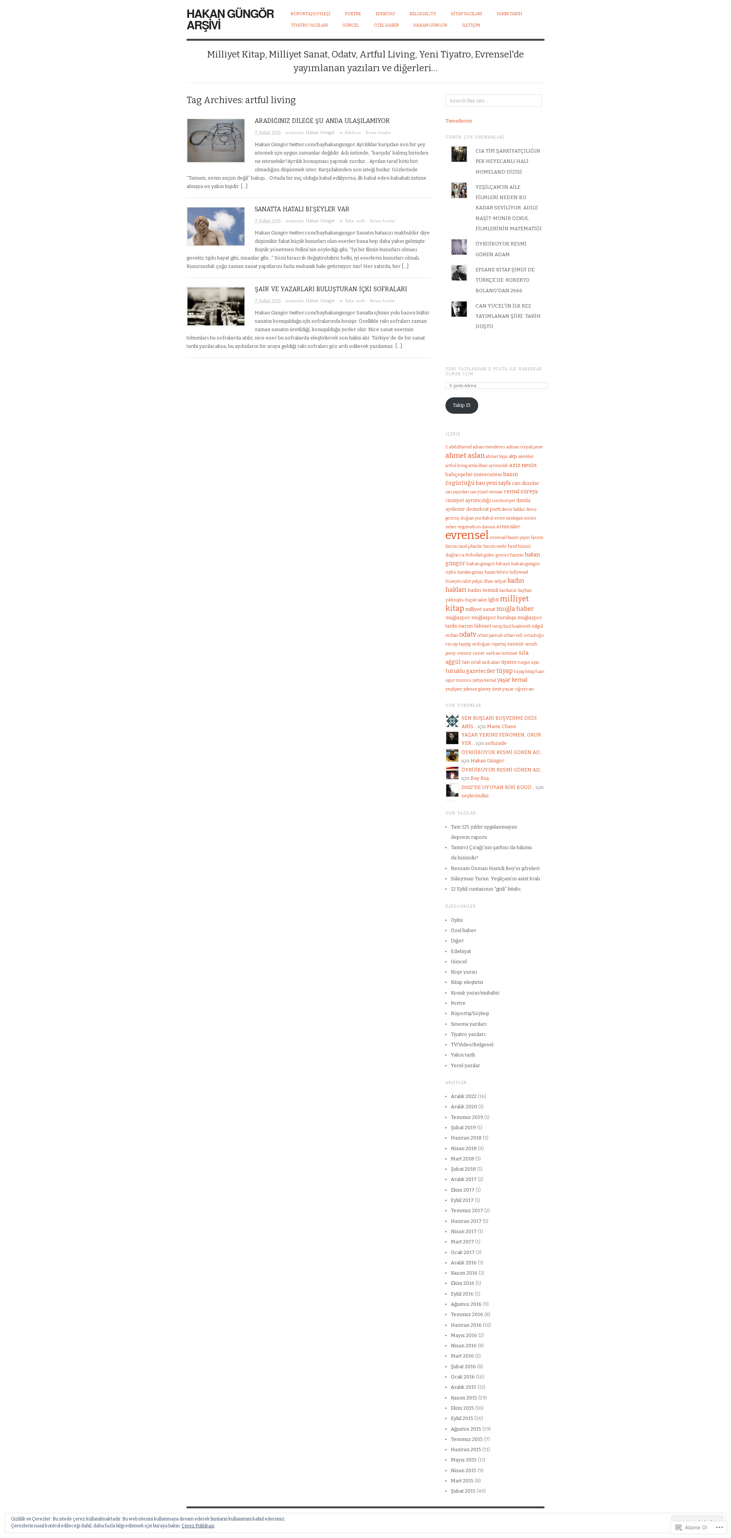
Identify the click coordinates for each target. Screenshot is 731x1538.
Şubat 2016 (463, 1366)
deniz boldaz (513, 509)
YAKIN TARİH (509, 13)
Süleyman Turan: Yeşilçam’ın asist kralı (495, 878)
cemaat (496, 491)
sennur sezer (471, 653)
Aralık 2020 (464, 1106)
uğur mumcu (458, 680)
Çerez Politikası (198, 1525)
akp (513, 456)
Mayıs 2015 (464, 1460)
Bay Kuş (480, 778)
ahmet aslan (465, 455)
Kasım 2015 (464, 1398)
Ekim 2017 (462, 1190)
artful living (456, 465)
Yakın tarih (355, 220)
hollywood (518, 572)
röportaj (499, 644)
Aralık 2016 (464, 1262)
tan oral (471, 662)
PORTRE (353, 13)
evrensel (467, 535)
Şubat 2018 (463, 1169)
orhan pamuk (490, 635)
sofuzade (496, 743)
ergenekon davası (476, 526)
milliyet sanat (480, 609)
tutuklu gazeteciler (470, 671)
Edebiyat (353, 132)
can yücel (479, 491)
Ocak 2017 (463, 1252)
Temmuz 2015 (467, 1439)
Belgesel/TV (423, 13)
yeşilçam (453, 689)
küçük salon (476, 600)
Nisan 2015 (463, 1470)
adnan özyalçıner (524, 446)
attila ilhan (478, 465)
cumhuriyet (503, 500)
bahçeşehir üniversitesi (473, 474)
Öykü (457, 920)
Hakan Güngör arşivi (230, 19)
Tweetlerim (458, 121)
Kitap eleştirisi (467, 982)
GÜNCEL (350, 25)
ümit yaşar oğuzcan (513, 689)
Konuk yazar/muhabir (475, 993)
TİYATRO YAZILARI (309, 25)
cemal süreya (521, 491)
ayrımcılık (498, 465)
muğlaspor (457, 617)
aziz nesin (522, 465)
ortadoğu (534, 635)
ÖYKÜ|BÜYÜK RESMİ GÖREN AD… (502, 752)
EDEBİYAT (385, 13)
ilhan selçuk (495, 581)
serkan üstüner (502, 653)
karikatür (508, 590)
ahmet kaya (497, 456)
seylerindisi (474, 795)
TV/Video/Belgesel (472, 1044)
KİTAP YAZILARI (466, 13)
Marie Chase (501, 726)
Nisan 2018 (464, 1148)
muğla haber (515, 608)
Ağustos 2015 (466, 1429)
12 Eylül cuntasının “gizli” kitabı (485, 889)
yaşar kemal (512, 680)
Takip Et (462, 405)
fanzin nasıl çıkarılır (463, 546)
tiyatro (509, 662)
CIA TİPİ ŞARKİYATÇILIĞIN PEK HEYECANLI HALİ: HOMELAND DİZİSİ (508, 161)
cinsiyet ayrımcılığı (468, 500)
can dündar (525, 483)
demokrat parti (483, 509)
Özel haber (463, 930)
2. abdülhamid (458, 447)
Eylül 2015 (462, 1418)
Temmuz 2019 (467, 1117)
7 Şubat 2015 (268, 132)
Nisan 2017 (464, 1231)
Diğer (457, 941)
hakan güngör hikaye (488, 563)
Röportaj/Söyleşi (310, 13)
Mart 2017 (462, 1242)
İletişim (471, 25)
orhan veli (513, 635)
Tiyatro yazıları (468, 1034)
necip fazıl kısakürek (511, 626)
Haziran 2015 (466, 1449)
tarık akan (491, 662)
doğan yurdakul (476, 518)
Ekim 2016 (462, 1283)
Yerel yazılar (465, 1065)
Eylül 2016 (462, 1294)
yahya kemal (484, 680)
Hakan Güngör (430, 25)
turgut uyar (528, 662)
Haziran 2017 (466, 1221)
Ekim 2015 (462, 1408)
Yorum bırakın (378, 132)
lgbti (493, 599)
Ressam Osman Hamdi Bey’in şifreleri (495, 868)
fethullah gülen (480, 555)
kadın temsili (483, 590)
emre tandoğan (509, 518)
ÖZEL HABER (386, 25)
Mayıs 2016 (464, 1335)
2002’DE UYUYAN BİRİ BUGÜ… (498, 787)
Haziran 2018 (466, 1138)
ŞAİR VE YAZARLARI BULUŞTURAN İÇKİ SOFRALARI (331, 289)
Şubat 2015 (463, 1491)
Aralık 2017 (464, 1179)
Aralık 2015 (463, 1387)
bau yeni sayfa (493, 483)
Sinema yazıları (469, 1024)
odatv (467, 635)
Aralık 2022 (464, 1096)
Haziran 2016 (466, 1325)
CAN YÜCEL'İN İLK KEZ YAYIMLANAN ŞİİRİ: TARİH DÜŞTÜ (508, 316)
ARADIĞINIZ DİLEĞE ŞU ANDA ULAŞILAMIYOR (322, 120)
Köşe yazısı (464, 972)
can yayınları (457, 491)
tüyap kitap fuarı (529, 671)
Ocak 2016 (463, 1377)
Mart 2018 (462, 1159)
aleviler (526, 456)
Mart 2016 (462, 1356)
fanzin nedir (495, 546)
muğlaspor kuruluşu (493, 617)
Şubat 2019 (463, 1127)
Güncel (459, 961)
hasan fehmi (496, 572)
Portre (458, 1003)
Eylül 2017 (462, 1200)
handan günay (470, 572)
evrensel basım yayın (510, 537)
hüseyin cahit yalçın (464, 581)
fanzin (537, 537)
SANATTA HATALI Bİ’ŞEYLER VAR (302, 209)
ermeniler (508, 526)
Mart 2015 (462, 1481)
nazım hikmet (474, 626)
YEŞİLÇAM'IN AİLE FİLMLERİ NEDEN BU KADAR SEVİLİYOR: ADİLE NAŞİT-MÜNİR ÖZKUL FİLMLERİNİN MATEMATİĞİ (509, 207)
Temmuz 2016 (467, 1314)
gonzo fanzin (510, 555)
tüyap (504, 670)
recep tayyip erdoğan (467, 644)
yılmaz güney (477, 689)
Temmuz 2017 (467, 1210)
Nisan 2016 (464, 1345)
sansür (515, 644)
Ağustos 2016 (466, 1304)
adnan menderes (489, 447)
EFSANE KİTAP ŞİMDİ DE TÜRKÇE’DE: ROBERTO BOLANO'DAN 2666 (505, 280)
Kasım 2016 (464, 1273)
